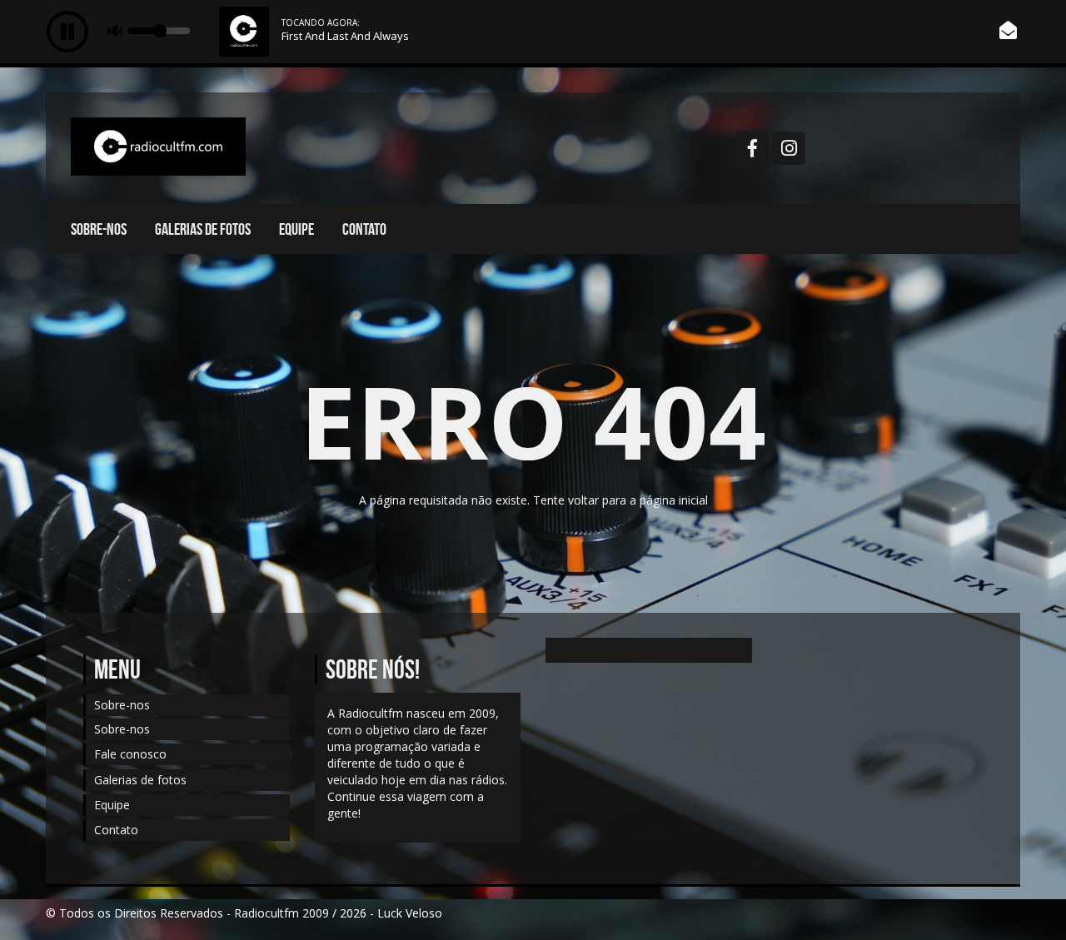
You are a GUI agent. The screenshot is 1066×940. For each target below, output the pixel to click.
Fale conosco (130, 754)
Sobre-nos (99, 229)
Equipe (296, 229)
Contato (364, 229)
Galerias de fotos (203, 229)
